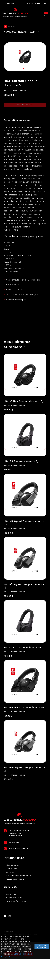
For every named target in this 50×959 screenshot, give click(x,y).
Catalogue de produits (28, 31)
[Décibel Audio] (15, 12)
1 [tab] (23, 68)
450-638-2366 (14, 842)
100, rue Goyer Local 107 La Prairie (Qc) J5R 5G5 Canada (19, 833)
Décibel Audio (10, 31)
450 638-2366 (9, 3)
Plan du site (9, 931)
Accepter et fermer (41, 946)
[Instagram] (9, 916)
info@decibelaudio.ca (18, 848)
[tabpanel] (25, 56)
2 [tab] (26, 68)
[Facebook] (5, 916)
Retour (11, 26)
